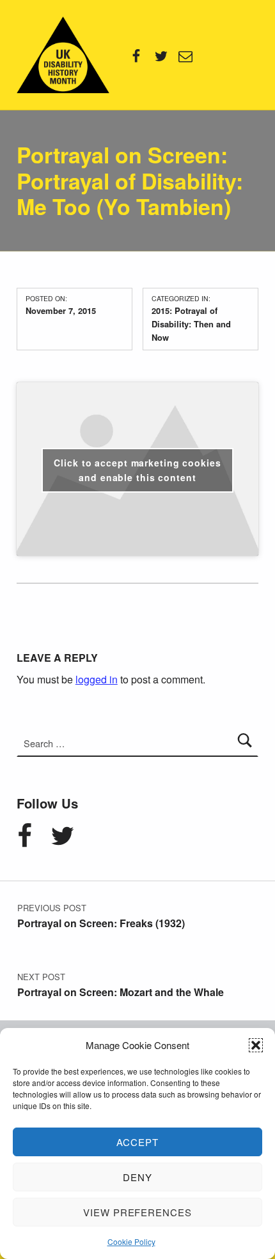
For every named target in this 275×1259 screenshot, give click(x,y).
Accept (137, 1142)
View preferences (137, 1212)
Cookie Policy (131, 1241)
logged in (96, 679)
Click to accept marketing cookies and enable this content (137, 470)
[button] (255, 1045)
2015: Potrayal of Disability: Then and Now (191, 323)
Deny (137, 1177)
